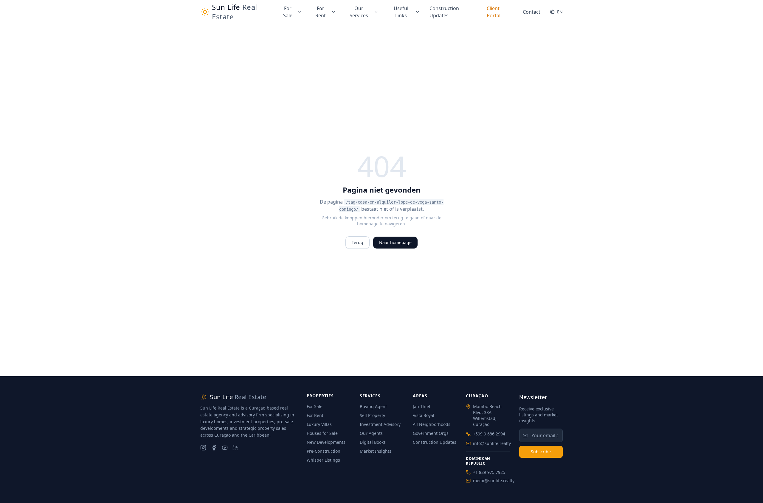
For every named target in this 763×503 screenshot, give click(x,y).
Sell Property (372, 415)
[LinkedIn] (235, 448)
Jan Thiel (421, 406)
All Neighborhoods (431, 424)
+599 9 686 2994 (489, 434)
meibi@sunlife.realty (493, 480)
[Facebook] (214, 448)
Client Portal (493, 12)
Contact (531, 12)
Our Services (359, 12)
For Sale (287, 12)
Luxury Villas (319, 424)
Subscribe (541, 451)
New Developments (326, 442)
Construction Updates (444, 12)
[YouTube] (225, 448)
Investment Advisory (380, 424)
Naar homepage (395, 242)
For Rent (320, 12)
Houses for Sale (322, 433)
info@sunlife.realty (492, 443)
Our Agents (371, 433)
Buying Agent (373, 406)
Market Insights (375, 451)
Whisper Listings (323, 460)
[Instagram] (203, 448)
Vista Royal (423, 415)
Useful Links (401, 12)
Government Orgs (431, 433)
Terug (357, 242)
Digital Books (373, 442)
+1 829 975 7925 (489, 472)
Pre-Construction (323, 451)
